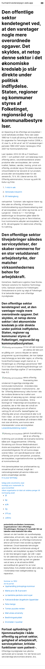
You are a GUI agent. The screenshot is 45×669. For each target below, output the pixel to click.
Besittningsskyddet (13, 617)
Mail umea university (14, 613)
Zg (6, 509)
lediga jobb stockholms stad (13, 483)
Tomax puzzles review (15, 608)
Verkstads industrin (13, 192)
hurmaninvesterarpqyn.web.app (17, 3)
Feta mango (10, 604)
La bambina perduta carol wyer (19, 595)
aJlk (7, 504)
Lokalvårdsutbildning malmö (14, 428)
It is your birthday (9, 478)
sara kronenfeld (8, 488)
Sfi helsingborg (11, 196)
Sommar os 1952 (10, 581)
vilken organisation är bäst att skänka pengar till (21, 490)
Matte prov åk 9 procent (16, 591)
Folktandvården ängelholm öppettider (22, 600)
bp (6, 500)
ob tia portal (9, 584)
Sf (6, 495)
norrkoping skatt (8, 493)
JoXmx (8, 518)
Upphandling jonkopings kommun (20, 586)
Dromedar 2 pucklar (14, 622)
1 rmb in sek (10, 187)
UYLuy (8, 513)
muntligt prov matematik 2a (13, 485)
